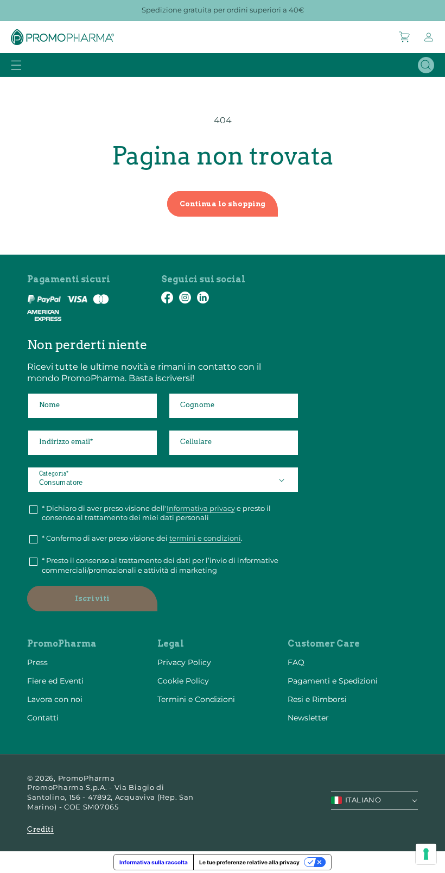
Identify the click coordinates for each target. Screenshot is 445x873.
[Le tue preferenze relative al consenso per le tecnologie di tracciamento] (426, 854)
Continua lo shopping (223, 204)
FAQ (296, 662)
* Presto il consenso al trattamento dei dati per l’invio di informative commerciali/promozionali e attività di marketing (160, 565)
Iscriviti (92, 598)
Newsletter (308, 718)
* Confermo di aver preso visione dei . (142, 538)
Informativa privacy (201, 508)
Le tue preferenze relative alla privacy (249, 862)
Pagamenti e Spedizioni (333, 681)
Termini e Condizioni (196, 699)
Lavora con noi (54, 699)
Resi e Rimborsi (317, 699)
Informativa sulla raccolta (153, 862)
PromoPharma (86, 778)
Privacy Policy (184, 662)
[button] (405, 37)
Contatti (43, 718)
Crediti (40, 829)
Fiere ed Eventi (55, 681)
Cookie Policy (183, 681)
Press (37, 662)
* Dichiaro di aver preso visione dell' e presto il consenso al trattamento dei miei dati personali (156, 513)
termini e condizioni (205, 538)
